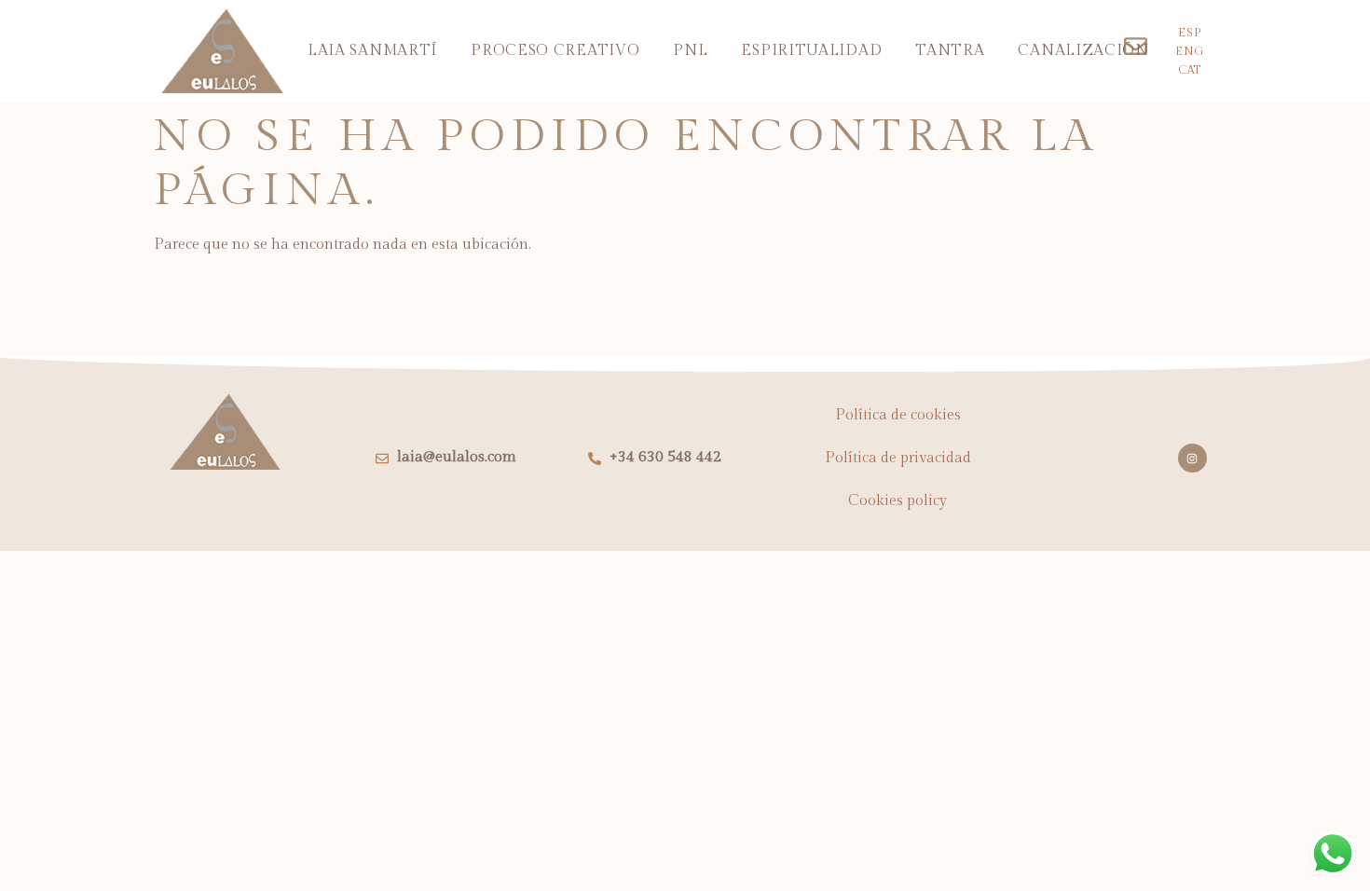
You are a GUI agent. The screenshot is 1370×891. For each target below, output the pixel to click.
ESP (1189, 32)
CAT (1189, 69)
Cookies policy (897, 501)
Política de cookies (898, 415)
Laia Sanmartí (372, 51)
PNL (690, 51)
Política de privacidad (898, 458)
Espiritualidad (811, 51)
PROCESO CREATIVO (555, 51)
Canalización (1083, 51)
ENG (1189, 51)
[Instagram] (1192, 458)
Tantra (949, 51)
